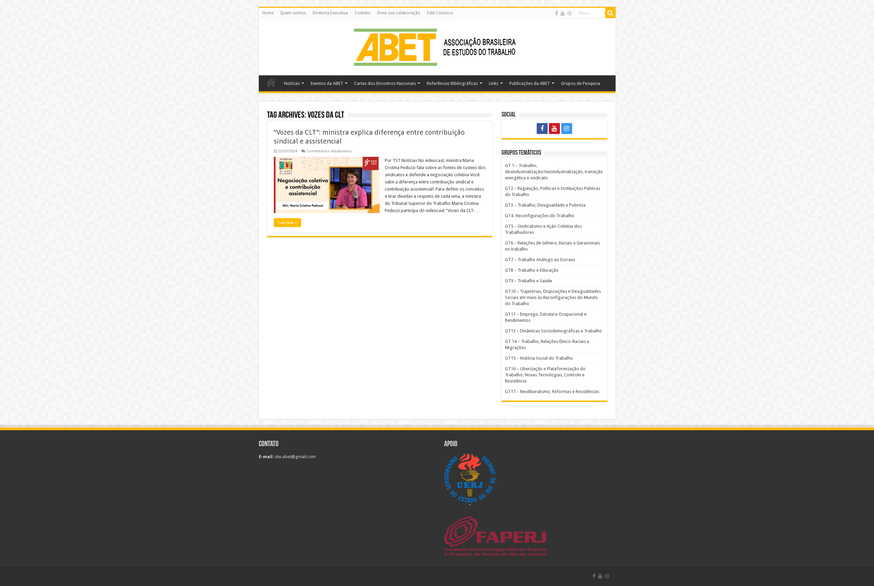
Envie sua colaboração (398, 13)
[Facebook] (556, 13)
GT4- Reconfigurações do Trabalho (539, 215)
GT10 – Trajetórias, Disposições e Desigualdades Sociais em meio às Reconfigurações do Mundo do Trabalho (553, 297)
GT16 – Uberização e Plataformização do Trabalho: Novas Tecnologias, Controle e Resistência (545, 375)
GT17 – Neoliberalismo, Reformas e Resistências (552, 391)
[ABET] (437, 45)
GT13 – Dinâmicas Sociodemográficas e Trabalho (553, 330)
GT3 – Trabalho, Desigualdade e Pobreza (545, 205)
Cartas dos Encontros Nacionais (385, 83)
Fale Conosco (440, 13)
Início (271, 82)
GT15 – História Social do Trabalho (539, 358)
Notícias (292, 83)
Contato (362, 13)
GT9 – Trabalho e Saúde (528, 280)
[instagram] (569, 13)
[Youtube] (562, 13)
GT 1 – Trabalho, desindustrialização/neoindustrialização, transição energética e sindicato (554, 171)
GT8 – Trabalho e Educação (532, 270)
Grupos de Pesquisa (580, 83)
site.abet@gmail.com (294, 456)
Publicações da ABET (529, 83)
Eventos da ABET (327, 83)
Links (493, 83)
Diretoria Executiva (330, 13)
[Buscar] (610, 13)
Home (267, 13)
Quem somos (293, 13)
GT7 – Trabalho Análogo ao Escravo (540, 259)
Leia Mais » (287, 222)
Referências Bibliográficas (452, 83)
